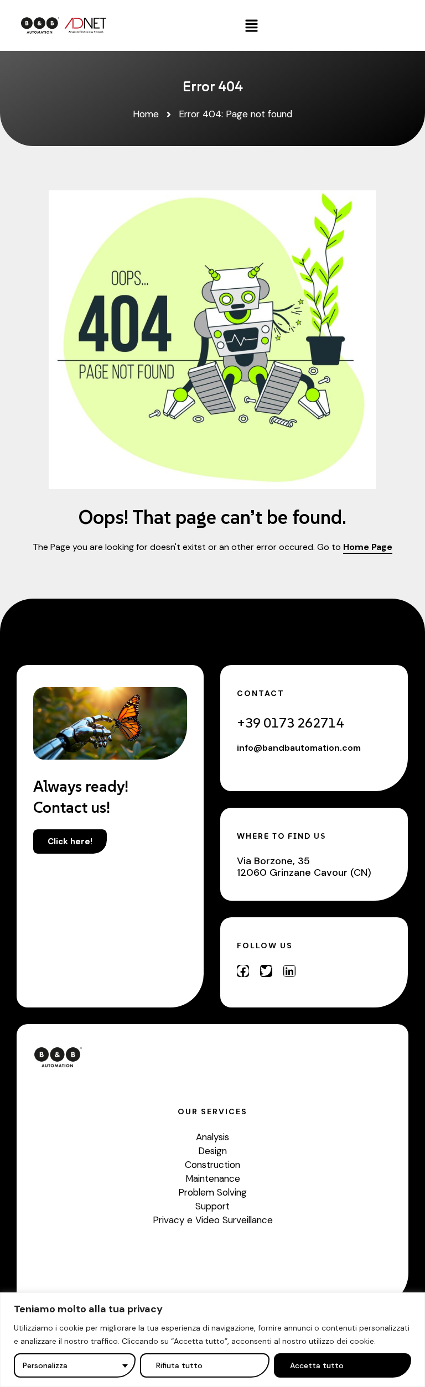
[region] (212, 1339)
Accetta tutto (317, 1365)
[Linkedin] (289, 971)
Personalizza (45, 1365)
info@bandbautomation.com (299, 748)
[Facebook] (243, 971)
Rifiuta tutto (179, 1365)
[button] (252, 25)
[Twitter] (266, 971)
